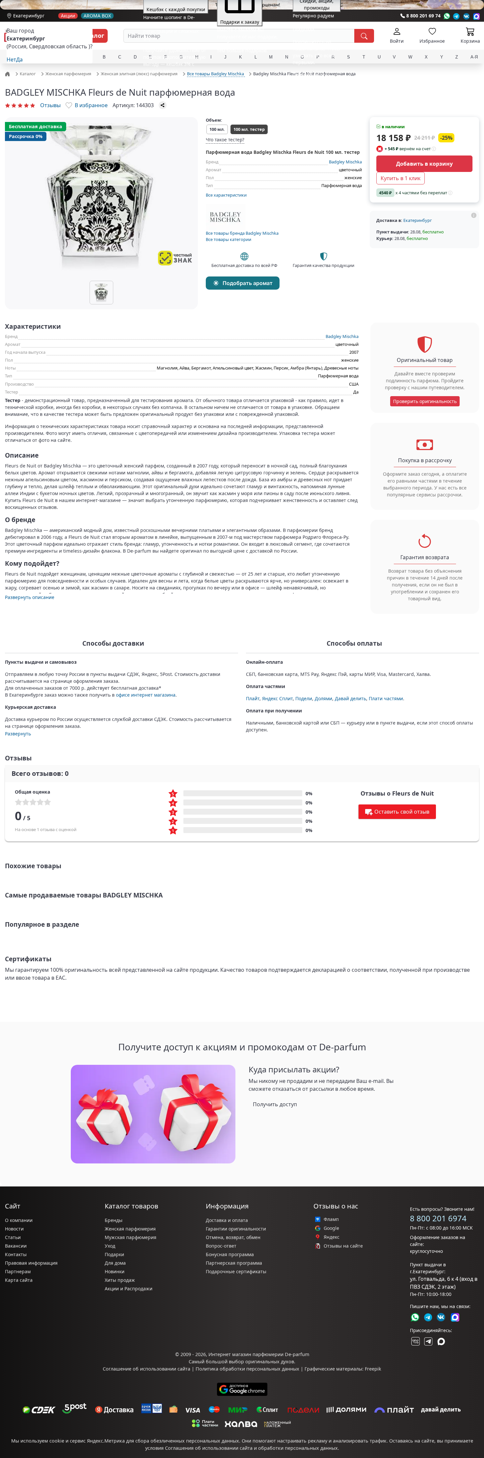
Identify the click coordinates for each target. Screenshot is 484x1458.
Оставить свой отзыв (401, 811)
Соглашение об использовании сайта (146, 1369)
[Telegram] (456, 16)
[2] (13, 105)
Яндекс (331, 1237)
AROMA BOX (97, 16)
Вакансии (16, 1246)
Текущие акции (310, 74)
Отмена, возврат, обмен (233, 1237)
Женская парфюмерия (130, 1229)
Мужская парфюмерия (130, 1237)
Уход (110, 1246)
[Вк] (466, 16)
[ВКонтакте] (415, 1341)
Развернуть (18, 733)
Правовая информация (31, 1263)
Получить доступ (275, 1104)
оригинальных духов (269, 1361)
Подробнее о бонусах (167, 83)
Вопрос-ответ (221, 1246)
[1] (7, 105)
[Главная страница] (8, 73)
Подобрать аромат (248, 283)
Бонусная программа (230, 1254)
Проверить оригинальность (425, 401)
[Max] (476, 16)
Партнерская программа (234, 1263)
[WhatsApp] (446, 16)
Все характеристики (226, 195)
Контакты (16, 1254)
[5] (32, 105)
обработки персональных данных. (298, 1448)
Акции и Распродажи (128, 1288)
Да (19, 59)
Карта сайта (19, 1280)
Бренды (113, 1220)
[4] (26, 105)
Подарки (114, 1254)
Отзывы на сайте (343, 1246)
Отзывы (50, 105)
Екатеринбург (28, 15)
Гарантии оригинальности (236, 1229)
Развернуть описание (29, 597)
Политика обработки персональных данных (247, 1369)
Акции (68, 16)
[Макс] (441, 1341)
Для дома (115, 1263)
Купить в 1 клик (400, 178)
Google (331, 1228)
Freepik (373, 1369)
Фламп (331, 1219)
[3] (20, 105)
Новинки (114, 1271)
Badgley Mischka (345, 162)
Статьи (13, 1237)
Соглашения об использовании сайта (209, 1448)
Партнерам (18, 1271)
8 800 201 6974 (438, 1218)
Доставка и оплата (227, 1220)
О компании (19, 1220)
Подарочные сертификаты (236, 1271)
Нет (11, 59)
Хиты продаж (120, 1280)
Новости (14, 1229)
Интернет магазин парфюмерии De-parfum (258, 1354)
